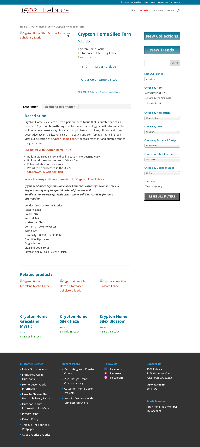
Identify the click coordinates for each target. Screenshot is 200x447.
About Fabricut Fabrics (36, 434)
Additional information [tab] (60, 106)
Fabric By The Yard (159, 98)
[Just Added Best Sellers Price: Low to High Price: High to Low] (156, 79)
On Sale (154, 186)
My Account (163, 2)
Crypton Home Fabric (41, 26)
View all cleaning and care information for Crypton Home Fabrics (64, 179)
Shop (133, 10)
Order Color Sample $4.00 (99, 80)
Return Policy (30, 419)
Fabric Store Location (35, 369)
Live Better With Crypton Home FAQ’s (48, 150)
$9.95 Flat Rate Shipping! (131, 2)
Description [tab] (30, 106)
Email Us (152, 388)
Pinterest (114, 373)
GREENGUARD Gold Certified (45, 171)
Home (23, 26)
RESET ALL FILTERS (162, 196)
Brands (170, 10)
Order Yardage (105, 67)
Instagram (115, 377)
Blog (146, 2)
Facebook (114, 369)
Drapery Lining (156, 93)
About (153, 2)
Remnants (157, 10)
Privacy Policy (30, 413)
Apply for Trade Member (162, 406)
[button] (68, 36)
